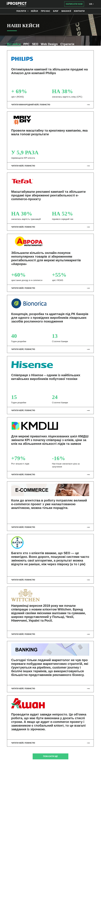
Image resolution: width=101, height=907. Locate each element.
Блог (56, 11)
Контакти (79, 11)
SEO (35, 44)
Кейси (34, 11)
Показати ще (50, 756)
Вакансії (66, 11)
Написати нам (74, 4)
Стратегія (67, 44)
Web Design (49, 44)
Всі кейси (14, 44)
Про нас (45, 11)
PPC (26, 44)
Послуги (21, 11)
